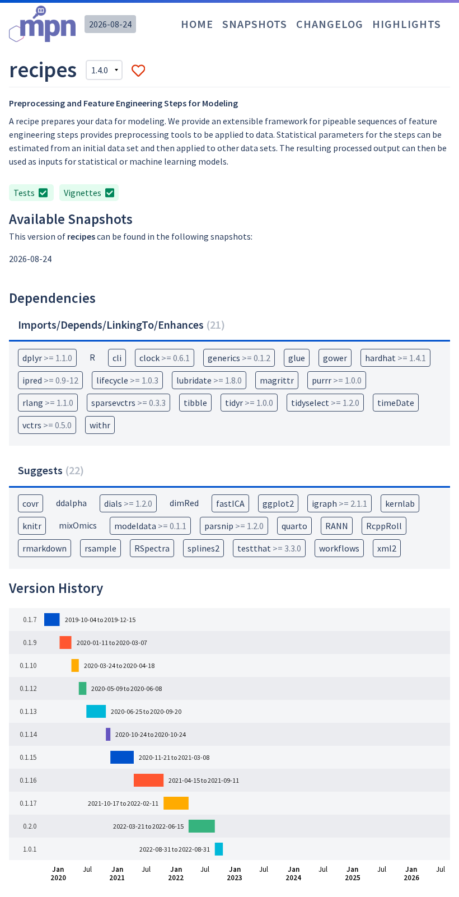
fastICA (230, 503)
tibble (195, 402)
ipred (50, 380)
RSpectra (152, 548)
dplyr (47, 357)
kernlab (400, 503)
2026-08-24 (110, 24)
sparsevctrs (128, 402)
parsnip (234, 525)
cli (117, 357)
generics (239, 357)
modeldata (150, 525)
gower (335, 357)
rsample (100, 548)
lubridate (209, 380)
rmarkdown (44, 548)
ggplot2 (278, 503)
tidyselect (325, 402)
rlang (47, 402)
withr (100, 425)
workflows (339, 548)
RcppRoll (384, 525)
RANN (336, 525)
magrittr (277, 380)
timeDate (395, 402)
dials (128, 503)
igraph (339, 503)
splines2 (203, 548)
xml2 (386, 548)
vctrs (47, 425)
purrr (337, 380)
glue (296, 357)
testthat (269, 548)
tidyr (249, 402)
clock (164, 357)
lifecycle (127, 380)
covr (30, 503)
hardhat (395, 357)
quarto (294, 525)
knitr (31, 525)
